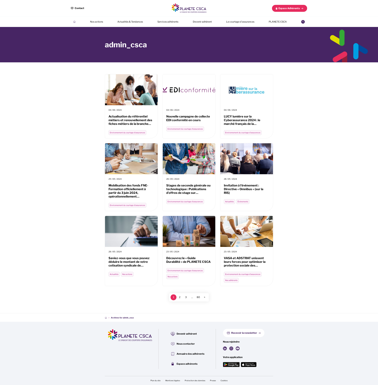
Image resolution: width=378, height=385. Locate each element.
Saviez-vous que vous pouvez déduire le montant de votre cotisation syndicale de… (129, 261)
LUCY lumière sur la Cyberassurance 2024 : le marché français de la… (242, 120)
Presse (213, 380)
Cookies (224, 380)
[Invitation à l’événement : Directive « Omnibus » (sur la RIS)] (246, 158)
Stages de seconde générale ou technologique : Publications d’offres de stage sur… (188, 189)
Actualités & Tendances (130, 21)
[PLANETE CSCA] (189, 8)
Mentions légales (172, 380)
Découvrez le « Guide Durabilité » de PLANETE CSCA (188, 260)
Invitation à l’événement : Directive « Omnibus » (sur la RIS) (243, 189)
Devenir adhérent (202, 21)
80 (198, 297)
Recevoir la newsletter (244, 332)
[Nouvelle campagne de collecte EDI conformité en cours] (189, 89)
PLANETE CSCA (278, 21)
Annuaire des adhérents (191, 353)
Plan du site (155, 380)
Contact (79, 8)
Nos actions (96, 21)
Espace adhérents (187, 363)
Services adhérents (167, 21)
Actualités (229, 201)
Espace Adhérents (289, 8)
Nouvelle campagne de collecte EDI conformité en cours (188, 118)
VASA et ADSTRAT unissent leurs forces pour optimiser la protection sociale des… (244, 261)
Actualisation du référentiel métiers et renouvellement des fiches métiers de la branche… (130, 120)
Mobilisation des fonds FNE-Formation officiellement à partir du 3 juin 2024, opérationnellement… (128, 191)
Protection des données (195, 380)
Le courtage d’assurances (240, 21)
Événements (243, 201)
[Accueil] (106, 317)
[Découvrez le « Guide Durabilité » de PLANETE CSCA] (189, 231)
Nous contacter (186, 343)
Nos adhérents (231, 280)
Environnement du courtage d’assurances (127, 132)
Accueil (74, 22)
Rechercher (303, 22)
